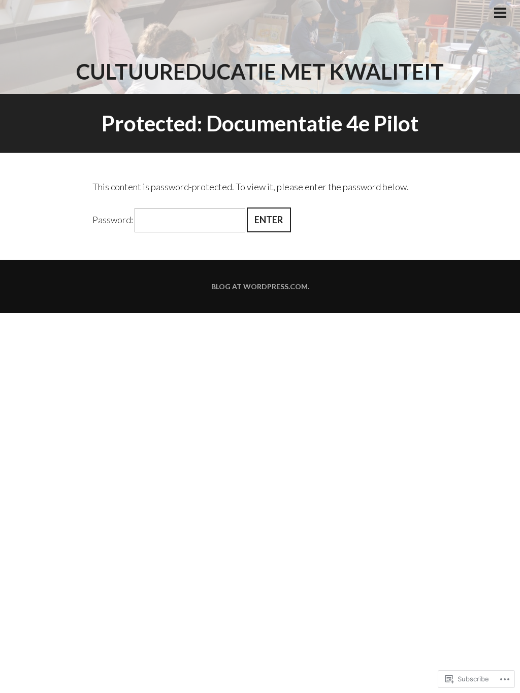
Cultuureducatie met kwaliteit (260, 71)
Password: (113, 219)
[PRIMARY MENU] (500, 14)
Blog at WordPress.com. (260, 286)
